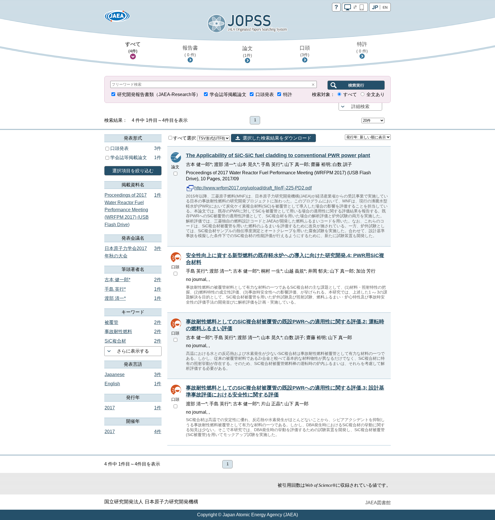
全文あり (375, 94)
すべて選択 (185, 138)
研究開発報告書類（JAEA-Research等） (159, 94)
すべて (133, 47)
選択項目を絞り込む (133, 170)
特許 (362, 47)
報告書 (190, 51)
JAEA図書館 (378, 502)
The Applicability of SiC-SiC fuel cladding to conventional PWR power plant (278, 155)
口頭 (305, 51)
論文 (247, 52)
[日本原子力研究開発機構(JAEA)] (117, 17)
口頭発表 (265, 94)
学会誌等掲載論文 (228, 94)
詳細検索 (360, 106)
